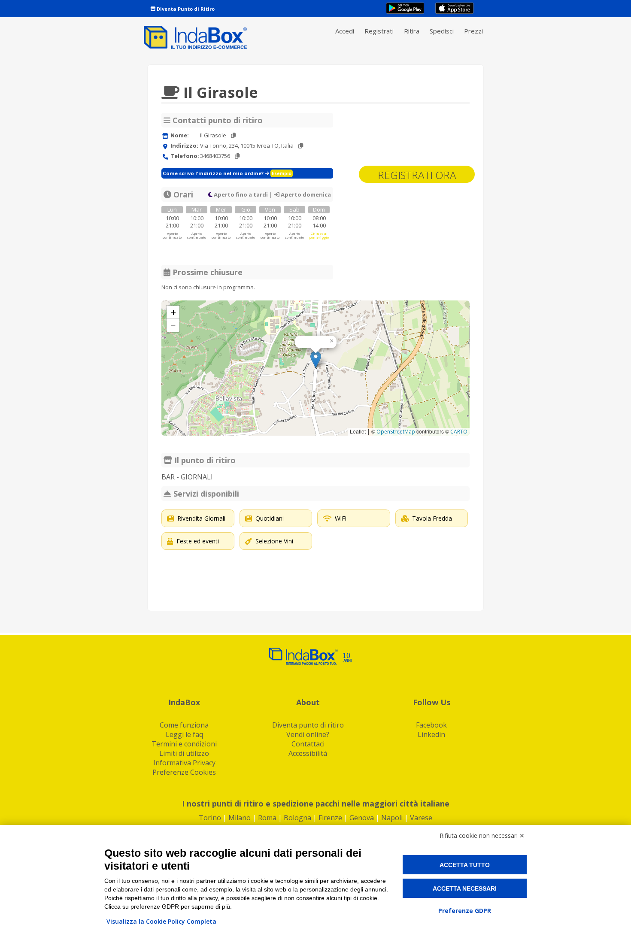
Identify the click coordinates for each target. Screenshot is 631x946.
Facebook (431, 725)
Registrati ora (417, 175)
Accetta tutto (465, 864)
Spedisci (442, 31)
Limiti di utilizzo (184, 753)
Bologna (297, 817)
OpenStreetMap (395, 431)
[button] (315, 359)
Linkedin (431, 734)
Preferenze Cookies (184, 772)
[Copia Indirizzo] (300, 146)
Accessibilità (307, 753)
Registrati (379, 31)
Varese (421, 817)
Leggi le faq (184, 734)
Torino (210, 817)
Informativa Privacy (184, 762)
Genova (361, 817)
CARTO (458, 431)
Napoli (392, 817)
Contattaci (308, 744)
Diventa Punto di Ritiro (185, 9)
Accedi (344, 31)
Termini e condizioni (184, 744)
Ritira (411, 31)
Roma (267, 817)
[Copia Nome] (233, 135)
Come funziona (184, 725)
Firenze (330, 817)
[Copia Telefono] (237, 156)
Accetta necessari (465, 888)
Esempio (281, 173)
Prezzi (473, 31)
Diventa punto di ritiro (308, 725)
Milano (239, 817)
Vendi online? (307, 734)
